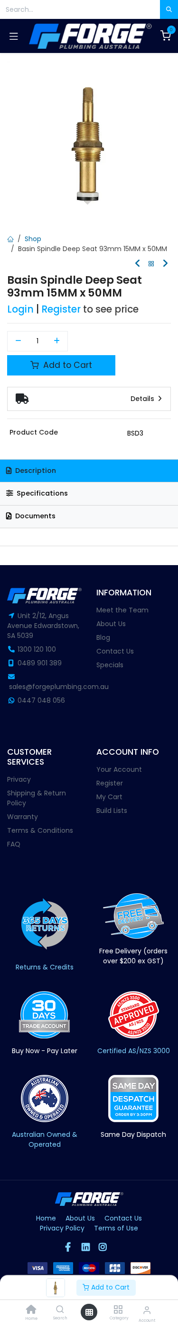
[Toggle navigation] (13, 36)
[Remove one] (18, 341)
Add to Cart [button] (66, 365)
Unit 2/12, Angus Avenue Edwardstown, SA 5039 (43, 625)
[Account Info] (146, 1310)
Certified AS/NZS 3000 (133, 1051)
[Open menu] (89, 1312)
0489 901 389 (40, 663)
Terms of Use (116, 1228)
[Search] (60, 1310)
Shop (33, 239)
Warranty (22, 816)
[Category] (117, 1310)
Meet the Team (122, 610)
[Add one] (57, 341)
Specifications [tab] (41, 493)
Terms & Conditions (40, 830)
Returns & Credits (45, 967)
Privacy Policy (62, 1228)
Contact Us (115, 651)
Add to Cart (109, 1287)
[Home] (31, 1310)
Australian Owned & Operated (44, 1139)
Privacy (19, 779)
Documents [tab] (34, 516)
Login (20, 309)
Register (61, 309)
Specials (109, 665)
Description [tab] (34, 470)
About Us (111, 623)
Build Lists (111, 810)
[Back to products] (151, 264)
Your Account (119, 769)
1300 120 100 (37, 649)
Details (143, 398)
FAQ (13, 844)
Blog (103, 637)
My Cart (109, 797)
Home (46, 1218)
